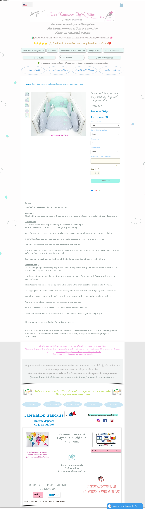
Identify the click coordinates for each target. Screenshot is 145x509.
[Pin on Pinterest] (96, 190)
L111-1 (68, 352)
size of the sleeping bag (99, 130)
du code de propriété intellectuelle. (87, 351)
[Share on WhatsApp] (100, 190)
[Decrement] (92, 173)
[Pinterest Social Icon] (112, 420)
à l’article (60, 351)
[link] (121, 4)
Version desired (97, 148)
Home (27, 84)
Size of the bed (97, 121)
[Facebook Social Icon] (105, 420)
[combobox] (105, 125)
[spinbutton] (95, 173)
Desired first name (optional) (101, 156)
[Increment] (98, 173)
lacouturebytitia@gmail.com (72, 471)
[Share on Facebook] (92, 190)
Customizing (96, 139)
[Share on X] (104, 190)
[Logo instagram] (98, 420)
